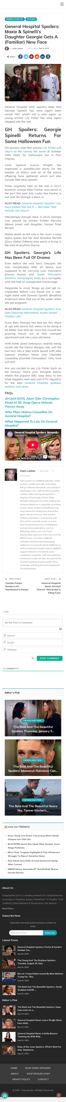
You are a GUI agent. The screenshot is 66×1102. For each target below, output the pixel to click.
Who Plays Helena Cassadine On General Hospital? (28, 414)
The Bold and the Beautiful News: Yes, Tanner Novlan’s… (33, 808)
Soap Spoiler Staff (38, 1073)
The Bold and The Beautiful (34, 721)
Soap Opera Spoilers (37, 1068)
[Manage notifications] (58, 1095)
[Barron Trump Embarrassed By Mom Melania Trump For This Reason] (9, 977)
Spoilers (31, 19)
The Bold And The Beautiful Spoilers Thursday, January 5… (33, 729)
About (15, 1073)
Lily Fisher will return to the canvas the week (33, 149)
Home (14, 1068)
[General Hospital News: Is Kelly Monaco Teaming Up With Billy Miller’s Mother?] (9, 1037)
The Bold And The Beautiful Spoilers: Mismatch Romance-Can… (33, 769)
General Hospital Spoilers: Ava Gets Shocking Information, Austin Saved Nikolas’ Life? (33, 312)
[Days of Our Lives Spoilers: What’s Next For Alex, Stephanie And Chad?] (9, 1050)
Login (6, 611)
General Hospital (14, 19)
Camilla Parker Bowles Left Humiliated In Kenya (16, 586)
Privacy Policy (21, 1079)
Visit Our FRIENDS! (19, 826)
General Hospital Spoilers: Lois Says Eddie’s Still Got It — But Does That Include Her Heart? (33, 206)
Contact (43, 1079)
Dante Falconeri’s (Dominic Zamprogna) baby (33, 276)
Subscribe (50, 933)
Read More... (8, 908)
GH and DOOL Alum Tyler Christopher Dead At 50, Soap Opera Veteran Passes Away (32, 402)
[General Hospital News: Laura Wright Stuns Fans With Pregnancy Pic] (9, 1023)
